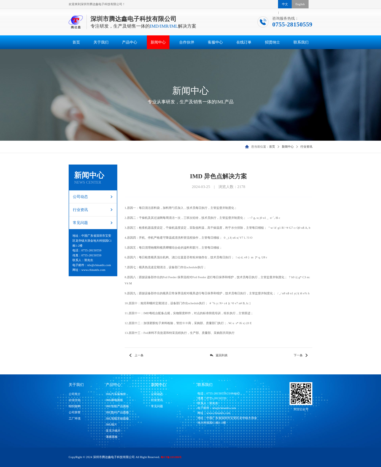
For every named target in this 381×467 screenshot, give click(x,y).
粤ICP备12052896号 (171, 457)
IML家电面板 (114, 400)
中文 (285, 4)
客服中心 (215, 42)
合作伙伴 (186, 42)
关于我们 (101, 42)
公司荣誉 (75, 412)
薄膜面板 (112, 436)
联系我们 (301, 42)
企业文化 (75, 400)
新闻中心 (158, 42)
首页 (76, 42)
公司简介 (75, 394)
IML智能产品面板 (117, 406)
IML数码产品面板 (117, 412)
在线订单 (243, 42)
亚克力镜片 (113, 430)
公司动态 (80, 197)
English (300, 4)
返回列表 (222, 355)
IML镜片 (111, 424)
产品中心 (129, 42)
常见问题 (80, 223)
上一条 (139, 355)
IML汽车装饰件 (116, 394)
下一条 (298, 355)
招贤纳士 (272, 42)
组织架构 (75, 406)
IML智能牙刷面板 (117, 418)
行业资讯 (306, 146)
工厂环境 (75, 418)
